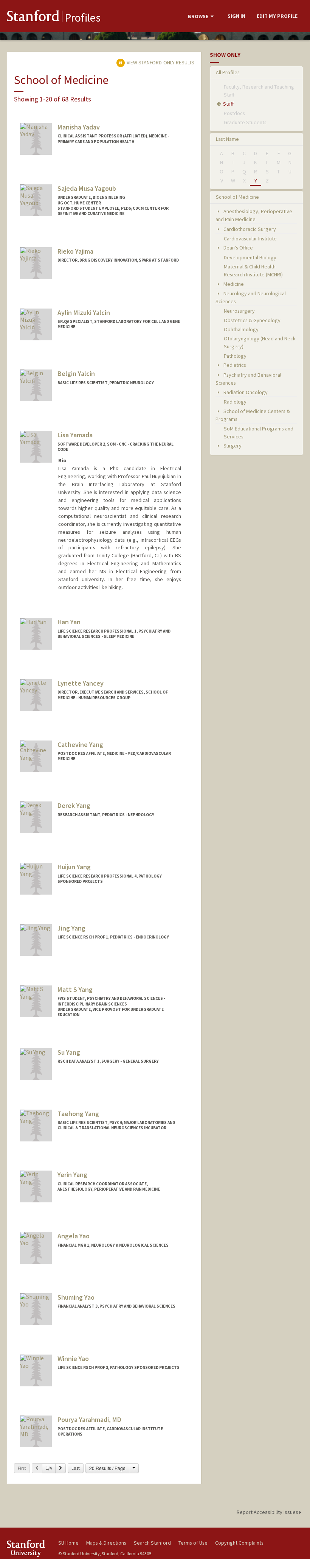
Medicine (233, 284)
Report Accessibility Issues (268, 1512)
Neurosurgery (239, 310)
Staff (228, 103)
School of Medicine (237, 196)
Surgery (232, 445)
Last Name (227, 139)
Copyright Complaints (239, 1542)
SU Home (68, 1542)
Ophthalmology (241, 329)
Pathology (235, 355)
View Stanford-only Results (160, 62)
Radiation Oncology (245, 392)
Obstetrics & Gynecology (252, 320)
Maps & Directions (106, 1542)
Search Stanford (152, 1542)
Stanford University (28, 1548)
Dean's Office (237, 247)
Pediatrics (234, 365)
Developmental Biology (250, 257)
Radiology (235, 401)
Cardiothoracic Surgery (249, 229)
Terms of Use (193, 1542)
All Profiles (228, 72)
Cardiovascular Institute (250, 238)
